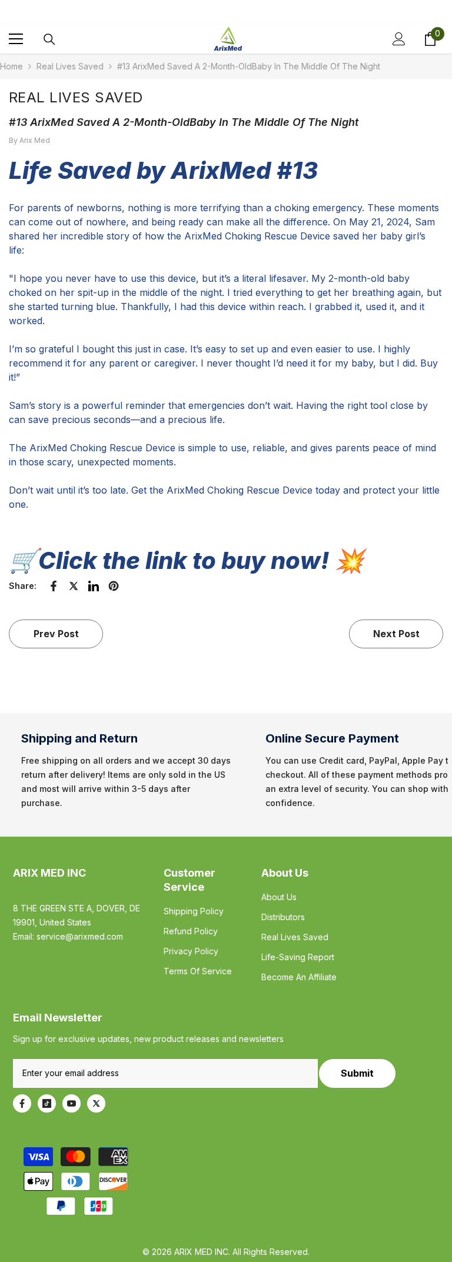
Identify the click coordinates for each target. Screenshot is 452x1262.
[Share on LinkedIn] (93, 586)
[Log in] (399, 38)
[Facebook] (22, 1103)
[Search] (49, 39)
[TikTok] (47, 1103)
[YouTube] (71, 1103)
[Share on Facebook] (53, 586)
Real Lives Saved (70, 66)
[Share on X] (73, 586)
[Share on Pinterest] (113, 586)
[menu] (16, 39)
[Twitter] (96, 1103)
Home (11, 66)
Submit (357, 1073)
